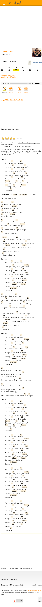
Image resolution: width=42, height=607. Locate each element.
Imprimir (26, 92)
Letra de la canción (8, 75)
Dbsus (7, 181)
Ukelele (11, 92)
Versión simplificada (8, 77)
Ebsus (23, 185)
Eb (23, 67)
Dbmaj (24, 245)
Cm (26, 173)
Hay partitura (37, 62)
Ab (13, 165)
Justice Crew (7, 51)
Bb (30, 70)
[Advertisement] (21, 27)
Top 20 (19, 92)
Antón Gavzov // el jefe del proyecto (29, 143)
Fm (11, 161)
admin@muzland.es (34, 590)
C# (9, 67)
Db (20, 161)
